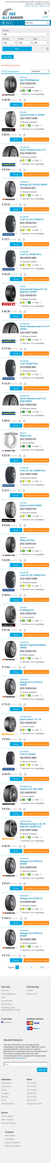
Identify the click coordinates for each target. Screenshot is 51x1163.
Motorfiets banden (12, 1146)
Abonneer (42, 1070)
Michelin (4, 1097)
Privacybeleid (20, 1058)
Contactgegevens (8, 994)
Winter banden (7, 1119)
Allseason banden (8, 1123)
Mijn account (45, 6)
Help (27, 6)
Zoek (17, 49)
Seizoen (5, 30)
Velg (35, 39)
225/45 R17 (32, 1086)
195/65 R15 (31, 1093)
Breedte (5, 39)
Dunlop (4, 1090)
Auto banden (10, 1135)
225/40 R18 (32, 1090)
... (36, 967)
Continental (6, 1086)
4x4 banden (9, 1139)
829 (42, 967)
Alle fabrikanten (7, 1103)
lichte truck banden (12, 1142)
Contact (34, 6)
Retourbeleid (6, 1004)
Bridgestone (6, 1083)
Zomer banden (7, 1116)
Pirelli (3, 1100)
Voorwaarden (6, 1001)
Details (16, 105)
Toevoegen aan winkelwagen (36, 105)
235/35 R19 (31, 1097)
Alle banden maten (34, 1103)
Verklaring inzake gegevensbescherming (10, 1008)
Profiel (21, 39)
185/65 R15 (31, 1100)
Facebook (7, 1022)
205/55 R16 (32, 1083)
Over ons (5, 990)
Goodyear (5, 1093)
